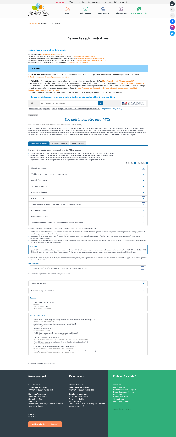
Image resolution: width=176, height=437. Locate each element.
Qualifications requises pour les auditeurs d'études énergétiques (55, 333)
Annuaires (117, 385)
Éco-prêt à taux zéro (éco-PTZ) (111, 109)
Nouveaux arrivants (120, 397)
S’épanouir (121, 13)
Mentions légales (118, 409)
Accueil (31, 24)
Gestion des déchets (121, 401)
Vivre (68, 13)
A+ (172, 9)
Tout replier (130, 163)
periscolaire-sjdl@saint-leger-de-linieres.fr (89, 58)
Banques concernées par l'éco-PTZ (45, 337)
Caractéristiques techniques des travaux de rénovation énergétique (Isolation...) (60, 342)
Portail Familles (119, 387)
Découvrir (85, 13)
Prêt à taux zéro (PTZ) (41, 307)
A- (172, 15)
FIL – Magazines (119, 394)
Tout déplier (142, 163)
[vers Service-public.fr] (133, 103)
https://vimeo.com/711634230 (132, 83)
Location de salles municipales (124, 390)
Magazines (128, 409)
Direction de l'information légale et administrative (43, 363)
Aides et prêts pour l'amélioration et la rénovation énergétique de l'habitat (76, 109)
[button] (88, 168)
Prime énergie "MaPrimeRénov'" (44, 302)
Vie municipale (118, 399)
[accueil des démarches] (32, 102)
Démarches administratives (123, 392)
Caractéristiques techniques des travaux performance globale (54, 346)
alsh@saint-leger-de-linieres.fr (78, 63)
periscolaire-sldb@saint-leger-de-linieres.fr (91, 60)
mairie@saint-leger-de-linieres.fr (51, 54)
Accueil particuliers (35, 109)
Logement (46, 109)
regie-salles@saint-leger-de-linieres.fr (86, 56)
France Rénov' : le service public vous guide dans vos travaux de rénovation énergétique (63, 319)
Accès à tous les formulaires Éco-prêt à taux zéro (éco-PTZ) (54, 324)
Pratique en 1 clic (138, 13)
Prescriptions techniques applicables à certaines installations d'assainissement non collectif (64, 351)
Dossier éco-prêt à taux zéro (43, 328)
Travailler (103, 13)
